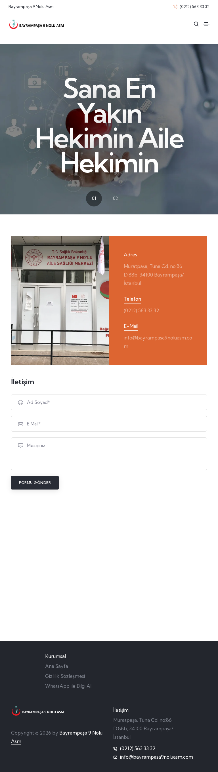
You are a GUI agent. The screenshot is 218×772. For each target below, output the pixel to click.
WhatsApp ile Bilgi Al (68, 686)
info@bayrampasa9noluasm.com (156, 757)
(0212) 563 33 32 (194, 6)
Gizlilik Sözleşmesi (65, 676)
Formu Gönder (35, 482)
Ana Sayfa (56, 666)
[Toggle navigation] (206, 24)
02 (115, 198)
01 (94, 198)
